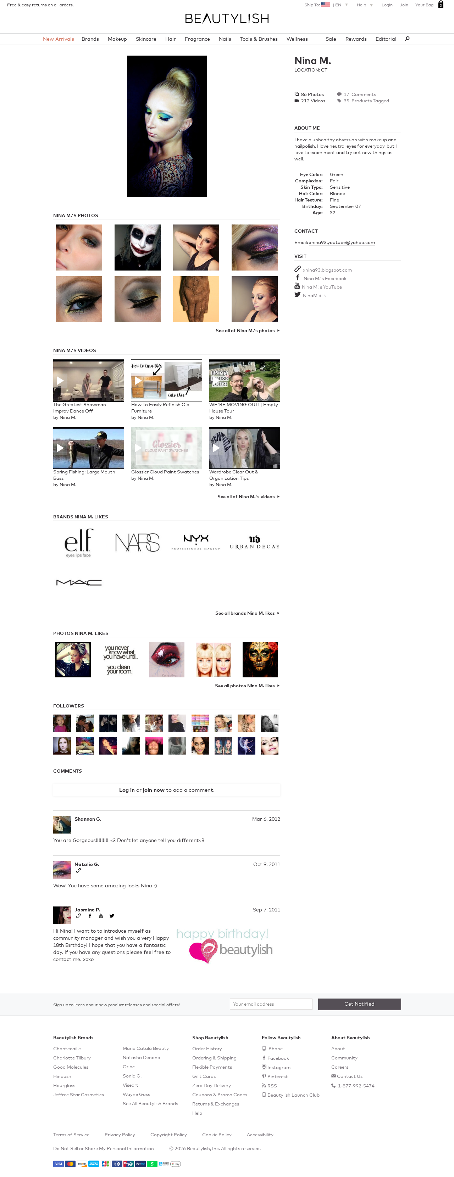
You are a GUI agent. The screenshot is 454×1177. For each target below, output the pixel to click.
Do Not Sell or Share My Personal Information (103, 1149)
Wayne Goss (136, 1094)
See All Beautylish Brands (150, 1104)
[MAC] (79, 583)
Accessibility (260, 1135)
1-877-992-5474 (356, 1086)
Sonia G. (132, 1076)
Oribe (129, 1067)
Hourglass (64, 1086)
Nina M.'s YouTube (322, 287)
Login (387, 5)
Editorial (386, 39)
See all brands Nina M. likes (245, 613)
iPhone (275, 1049)
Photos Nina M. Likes (81, 633)
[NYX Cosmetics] (196, 543)
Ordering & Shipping (214, 1058)
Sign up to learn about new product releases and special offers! (116, 1005)
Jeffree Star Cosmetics (78, 1095)
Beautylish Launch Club (293, 1095)
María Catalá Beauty (146, 1048)
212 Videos (312, 101)
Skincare (146, 39)
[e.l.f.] (79, 543)
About (338, 1049)
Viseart (130, 1085)
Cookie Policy (217, 1135)
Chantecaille (67, 1049)
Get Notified (359, 1004)
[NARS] (137, 543)
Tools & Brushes (259, 39)
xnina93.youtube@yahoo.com (342, 242)
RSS (272, 1086)
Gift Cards (204, 1076)
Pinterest (277, 1077)
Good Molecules (70, 1067)
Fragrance (197, 39)
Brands (90, 39)
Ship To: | (322, 5)
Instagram (278, 1067)
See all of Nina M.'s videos (246, 497)
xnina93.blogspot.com (327, 270)
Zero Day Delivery (211, 1086)
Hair (170, 39)
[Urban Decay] (254, 543)
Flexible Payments (212, 1067)
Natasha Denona (141, 1058)
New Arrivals (58, 39)
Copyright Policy (168, 1135)
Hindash (62, 1076)
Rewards (356, 39)
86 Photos (312, 94)
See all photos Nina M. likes (245, 686)
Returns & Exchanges (215, 1104)
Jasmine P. (87, 910)
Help (362, 5)
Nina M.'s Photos (75, 216)
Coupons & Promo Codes (219, 1095)
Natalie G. (86, 864)
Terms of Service (71, 1135)
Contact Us (349, 1076)
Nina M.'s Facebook (325, 279)
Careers (339, 1067)
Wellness (297, 39)
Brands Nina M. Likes (80, 517)
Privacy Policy (120, 1135)
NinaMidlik (314, 296)
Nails (225, 39)
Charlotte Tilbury (72, 1058)
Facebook (278, 1058)
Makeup (117, 39)
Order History (207, 1049)
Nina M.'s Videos (74, 350)
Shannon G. (87, 819)
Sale (331, 39)
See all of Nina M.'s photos (245, 331)
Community (344, 1058)
